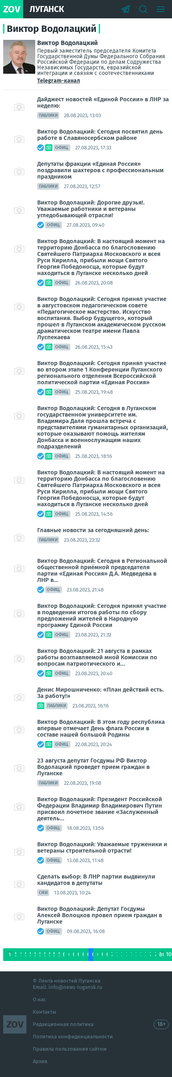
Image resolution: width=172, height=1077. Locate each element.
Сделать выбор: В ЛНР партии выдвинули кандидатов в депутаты (96, 879)
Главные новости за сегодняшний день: (93, 530)
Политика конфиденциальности (73, 1037)
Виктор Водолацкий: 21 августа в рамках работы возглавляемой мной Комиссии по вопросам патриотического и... (97, 657)
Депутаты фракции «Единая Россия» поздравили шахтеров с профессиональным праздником (100, 170)
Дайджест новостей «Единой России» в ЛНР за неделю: (103, 102)
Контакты (44, 1012)
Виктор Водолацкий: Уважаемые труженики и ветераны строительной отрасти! (102, 847)
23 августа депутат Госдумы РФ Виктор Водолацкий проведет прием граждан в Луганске (93, 767)
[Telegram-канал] (126, 9)
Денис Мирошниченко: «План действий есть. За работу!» (100, 693)
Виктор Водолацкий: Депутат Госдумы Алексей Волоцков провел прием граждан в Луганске (99, 915)
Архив (40, 1061)
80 (162, 954)
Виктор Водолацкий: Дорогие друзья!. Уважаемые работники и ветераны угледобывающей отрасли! (91, 209)
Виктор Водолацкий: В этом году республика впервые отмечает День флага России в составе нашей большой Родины (101, 728)
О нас (39, 999)
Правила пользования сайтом (70, 1049)
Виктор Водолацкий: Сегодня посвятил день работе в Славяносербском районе (100, 135)
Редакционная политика (63, 1024)
